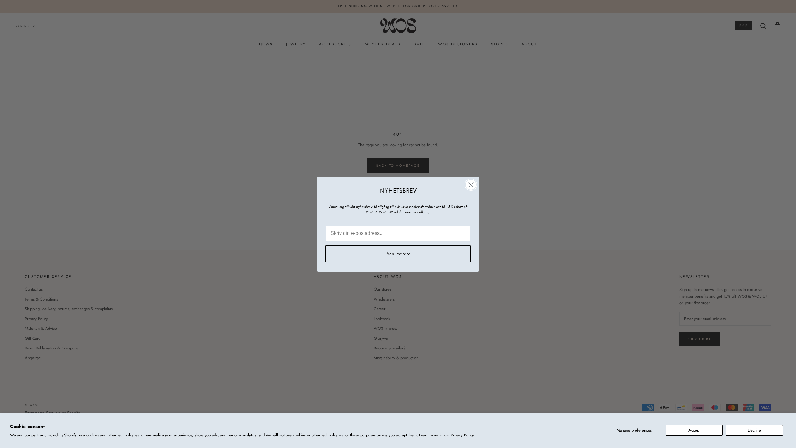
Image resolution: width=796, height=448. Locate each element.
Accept (694, 430)
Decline (754, 430)
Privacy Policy (462, 435)
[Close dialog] (470, 184)
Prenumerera (398, 253)
